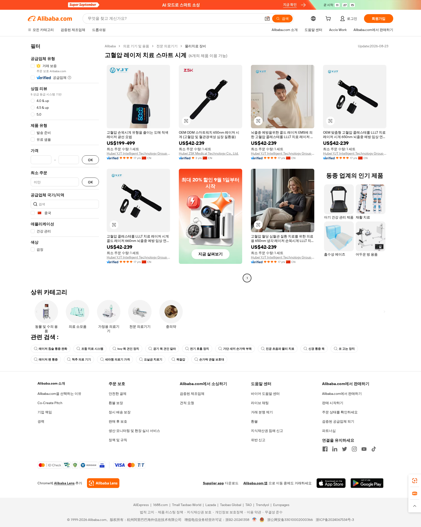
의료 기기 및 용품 (136, 46)
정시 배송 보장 (120, 412)
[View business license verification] (254, 519)
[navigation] (65, 162)
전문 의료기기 (167, 46)
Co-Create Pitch (50, 403)
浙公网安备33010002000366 (290, 520)
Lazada (210, 505)
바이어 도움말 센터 (265, 394)
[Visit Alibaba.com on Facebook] (325, 449)
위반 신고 (258, 440)
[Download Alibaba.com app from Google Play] (367, 483)
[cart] (329, 19)
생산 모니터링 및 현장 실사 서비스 (134, 431)
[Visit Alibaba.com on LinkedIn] (335, 449)
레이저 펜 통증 (48, 359)
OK (90, 160)
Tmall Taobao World (186, 505)
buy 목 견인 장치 (128, 348)
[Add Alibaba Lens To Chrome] (103, 483)
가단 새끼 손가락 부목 (237, 348)
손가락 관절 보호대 (211, 359)
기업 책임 (45, 412)
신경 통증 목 (316, 348)
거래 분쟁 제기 (262, 412)
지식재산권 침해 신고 (267, 431)
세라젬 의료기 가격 (117, 359)
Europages (281, 505)
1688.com (160, 505)
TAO (248, 505)
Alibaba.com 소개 (51, 383)
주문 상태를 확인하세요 (340, 412)
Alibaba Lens (64, 483)
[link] (414, 480)
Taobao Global (230, 505)
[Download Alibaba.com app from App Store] (331, 483)
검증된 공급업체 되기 (338, 421)
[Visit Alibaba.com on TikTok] (374, 449)
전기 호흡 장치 (199, 348)
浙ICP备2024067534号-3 (335, 520)
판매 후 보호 (118, 421)
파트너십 (329, 431)
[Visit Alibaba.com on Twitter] (344, 449)
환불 (254, 421)
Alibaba (110, 46)
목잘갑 (180, 359)
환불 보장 (116, 403)
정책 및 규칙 (118, 440)
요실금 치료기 (153, 359)
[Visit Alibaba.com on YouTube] (364, 449)
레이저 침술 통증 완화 (53, 348)
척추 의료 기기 (81, 359)
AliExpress (141, 505)
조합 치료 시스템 (92, 348)
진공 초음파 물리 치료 (280, 348)
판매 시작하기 (332, 403)
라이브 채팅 (260, 403)
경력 (41, 421)
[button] (267, 18)
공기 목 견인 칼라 (164, 348)
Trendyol (262, 505)
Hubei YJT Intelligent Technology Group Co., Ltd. (138, 153)
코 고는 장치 (347, 348)
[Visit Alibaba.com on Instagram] (354, 449)
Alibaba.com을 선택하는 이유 (59, 394)
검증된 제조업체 (192, 394)
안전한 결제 (117, 394)
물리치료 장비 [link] (195, 46)
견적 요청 (187, 403)
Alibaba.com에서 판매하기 (342, 394)
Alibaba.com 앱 (255, 483)
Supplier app (213, 483)
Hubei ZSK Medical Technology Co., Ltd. (209, 153)
